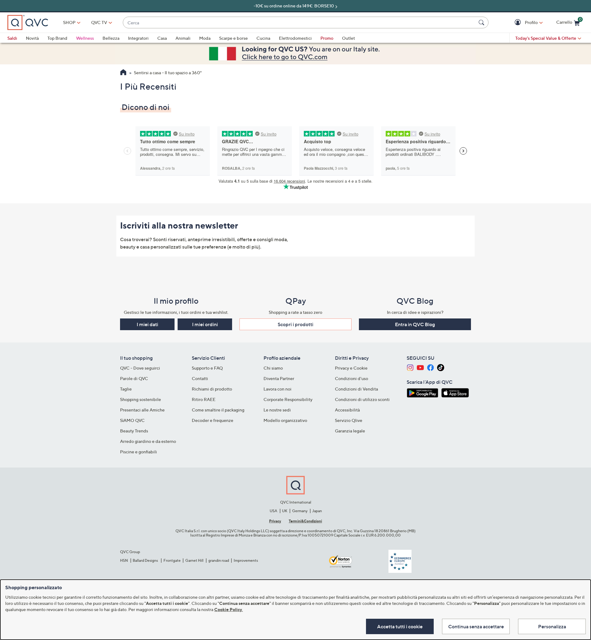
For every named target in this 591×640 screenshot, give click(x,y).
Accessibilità (347, 409)
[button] (518, 22)
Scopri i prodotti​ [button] (295, 324)
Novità (32, 38)
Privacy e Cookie (351, 368)
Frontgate (172, 560)
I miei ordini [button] (205, 324)
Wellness (85, 38)
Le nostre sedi (277, 409)
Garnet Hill (194, 560)
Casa (162, 38)
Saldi (12, 38)
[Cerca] (482, 22)
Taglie (126, 388)
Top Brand (57, 38)
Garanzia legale (350, 430)
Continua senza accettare (476, 626)
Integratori (138, 38)
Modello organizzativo (285, 420)
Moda (205, 38)
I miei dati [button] (147, 324)
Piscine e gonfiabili (138, 451)
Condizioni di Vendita (356, 388)
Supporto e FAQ (207, 368)
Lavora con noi (277, 388)
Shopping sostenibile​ (140, 399)
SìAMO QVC (132, 420)
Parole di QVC (134, 378)
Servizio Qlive (348, 420)
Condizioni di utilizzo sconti (362, 399)
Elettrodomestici (295, 38)
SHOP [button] (69, 22)
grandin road (218, 560)
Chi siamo (273, 368)
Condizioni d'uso (351, 378)
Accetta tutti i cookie (400, 626)
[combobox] (299, 22)
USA (273, 510)
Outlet (348, 38)
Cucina (263, 38)
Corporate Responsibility (287, 399)
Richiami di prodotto (212, 388)
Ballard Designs (146, 560)
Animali (183, 38)
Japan (317, 510)
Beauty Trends (134, 430)
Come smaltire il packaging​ (218, 409)
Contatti (200, 378)
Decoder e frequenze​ (212, 420)
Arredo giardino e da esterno (148, 441)
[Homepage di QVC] (123, 73)
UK (284, 510)
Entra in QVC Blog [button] (415, 324)
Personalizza (552, 626)
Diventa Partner (278, 378)
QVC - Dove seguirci (140, 368)
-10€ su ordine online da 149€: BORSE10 (294, 5)
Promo (326, 38)
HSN (124, 560)
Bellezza (111, 38)
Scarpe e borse (233, 38)
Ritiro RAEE (203, 399)
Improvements (246, 560)
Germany (300, 510)
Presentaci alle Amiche (142, 409)
